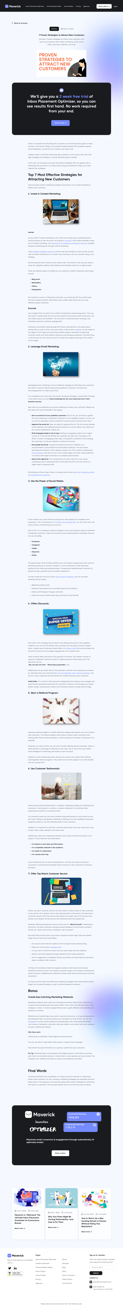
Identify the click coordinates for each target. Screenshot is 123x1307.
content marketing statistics (44, 251)
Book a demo (104, 6)
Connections (67, 1283)
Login (115, 6)
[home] (12, 6)
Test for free (60, 123)
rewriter (79, 330)
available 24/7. (56, 947)
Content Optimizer (42, 1263)
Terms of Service (68, 1275)
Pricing (78, 6)
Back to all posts (19, 23)
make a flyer (71, 648)
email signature (38, 453)
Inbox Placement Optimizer (35, 6)
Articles (54, 29)
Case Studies (68, 6)
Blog (64, 1267)
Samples (65, 1263)
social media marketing (65, 577)
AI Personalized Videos (54, 6)
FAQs (64, 1271)
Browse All (103, 1182)
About (64, 1259)
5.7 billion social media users (65, 522)
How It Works (41, 1271)
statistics (68, 240)
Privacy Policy (67, 1279)
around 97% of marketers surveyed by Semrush (69, 243)
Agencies (86, 6)
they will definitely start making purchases (73, 673)
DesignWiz (32, 1021)
